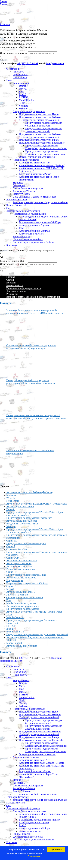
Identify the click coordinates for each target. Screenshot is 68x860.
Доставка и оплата (16, 291)
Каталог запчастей (16, 205)
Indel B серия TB (15, 631)
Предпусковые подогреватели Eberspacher (41, 142)
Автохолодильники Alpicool (34, 225)
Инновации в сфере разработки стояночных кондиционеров (30, 452)
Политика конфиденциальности (23, 288)
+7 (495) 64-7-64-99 (27, 63)
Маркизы (18, 182)
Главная (10, 277)
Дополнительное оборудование (23, 211)
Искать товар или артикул (14, 53)
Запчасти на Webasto (24, 191)
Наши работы (20, 77)
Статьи (10, 279)
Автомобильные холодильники (29, 213)
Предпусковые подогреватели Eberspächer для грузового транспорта (45, 152)
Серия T (10, 546)
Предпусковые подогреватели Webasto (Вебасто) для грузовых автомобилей (40, 135)
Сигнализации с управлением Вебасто (33, 242)
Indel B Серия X (15, 617)
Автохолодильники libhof (20, 506)
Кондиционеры (21, 83)
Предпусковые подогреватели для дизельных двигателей (43, 130)
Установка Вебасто (16, 199)
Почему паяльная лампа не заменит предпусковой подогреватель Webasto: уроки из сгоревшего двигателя (36, 417)
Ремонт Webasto (21, 193)
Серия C (10, 586)
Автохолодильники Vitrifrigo (34, 230)
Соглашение (34, 856)
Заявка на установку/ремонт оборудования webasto (40, 202)
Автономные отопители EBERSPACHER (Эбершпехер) (36, 503)
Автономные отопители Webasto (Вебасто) (42, 165)
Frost (21, 91)
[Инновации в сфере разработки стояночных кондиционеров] (18, 468)
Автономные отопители (26, 159)
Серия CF (11, 572)
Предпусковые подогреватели (29, 111)
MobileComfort (26, 100)
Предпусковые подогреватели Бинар (39, 139)
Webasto (23, 108)
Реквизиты (18, 71)
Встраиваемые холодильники (22, 569)
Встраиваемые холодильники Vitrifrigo (40, 222)
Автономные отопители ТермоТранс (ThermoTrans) (34, 611)
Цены (9, 80)
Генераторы (19, 185)
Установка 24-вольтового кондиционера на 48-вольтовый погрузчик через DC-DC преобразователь (34, 311)
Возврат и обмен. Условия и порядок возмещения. (33, 296)
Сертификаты (20, 74)
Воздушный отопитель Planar (35, 174)
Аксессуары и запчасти (31, 233)
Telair (22, 103)
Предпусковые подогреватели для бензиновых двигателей (43, 124)
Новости (11, 282)
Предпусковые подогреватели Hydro (39, 114)
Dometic (23, 85)
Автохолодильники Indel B (20, 591)
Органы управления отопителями (37, 157)
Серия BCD (12, 557)
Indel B (22, 94)
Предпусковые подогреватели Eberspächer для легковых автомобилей (46, 147)
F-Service (5, 24)
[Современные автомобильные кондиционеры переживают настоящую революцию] (18, 363)
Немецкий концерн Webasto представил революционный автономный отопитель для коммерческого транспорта (30, 382)
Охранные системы (16, 549)
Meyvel (23, 88)
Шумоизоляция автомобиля (28, 239)
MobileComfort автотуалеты (21, 603)
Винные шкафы (21, 236)
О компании (13, 68)
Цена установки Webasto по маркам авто (34, 196)
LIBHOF (23, 97)
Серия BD (11, 540)
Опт (8, 208)
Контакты (11, 245)
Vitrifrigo (23, 105)
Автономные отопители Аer (34, 162)
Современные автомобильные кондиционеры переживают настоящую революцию (31, 346)
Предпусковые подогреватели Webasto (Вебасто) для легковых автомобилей (40, 118)
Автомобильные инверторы (28, 188)
